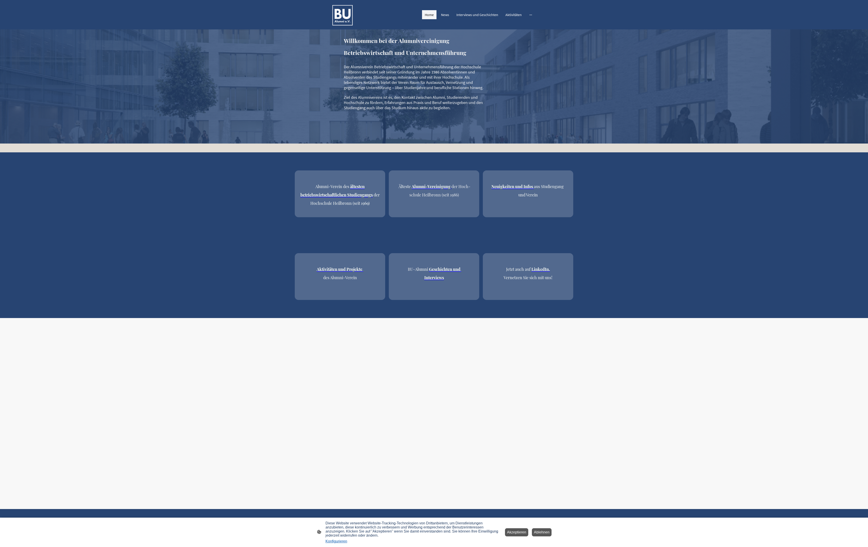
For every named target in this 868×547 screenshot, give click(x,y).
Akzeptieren (516, 532)
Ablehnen (542, 532)
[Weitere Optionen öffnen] (530, 14)
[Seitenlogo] (342, 15)
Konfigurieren (336, 541)
